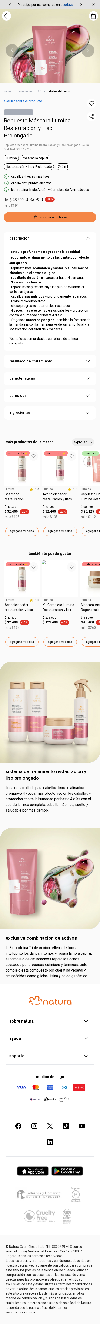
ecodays (67, 5)
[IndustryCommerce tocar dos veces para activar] (39, 1194)
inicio (7, 91)
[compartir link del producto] (91, 116)
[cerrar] (93, 5)
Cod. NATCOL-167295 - (18, 149)
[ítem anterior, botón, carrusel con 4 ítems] (12, 50)
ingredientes (20, 412)
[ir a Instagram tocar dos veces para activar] (34, 1126)
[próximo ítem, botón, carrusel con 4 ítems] (87, 50)
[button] (91, 103)
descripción (19, 238)
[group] (45, 4)
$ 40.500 (11, 507)
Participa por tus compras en (39, 5)
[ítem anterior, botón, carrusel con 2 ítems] (9, 4)
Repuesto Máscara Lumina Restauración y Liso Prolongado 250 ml (47, 145)
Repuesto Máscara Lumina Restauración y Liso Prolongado (37, 128)
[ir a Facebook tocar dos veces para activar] (18, 1126)
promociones (24, 91)
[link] (22, 498)
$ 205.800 (49, 617)
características (22, 378)
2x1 (39, 91)
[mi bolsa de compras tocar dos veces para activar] (93, 16)
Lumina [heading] (10, 489)
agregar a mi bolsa (22, 531)
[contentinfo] (34, 489)
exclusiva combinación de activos (41, 938)
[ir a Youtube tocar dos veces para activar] (82, 1126)
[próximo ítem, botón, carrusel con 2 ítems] (81, 4)
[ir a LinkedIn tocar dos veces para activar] (50, 1142)
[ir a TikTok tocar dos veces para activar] (66, 1126)
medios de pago (50, 1077)
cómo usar (18, 395)
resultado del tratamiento (30, 361)
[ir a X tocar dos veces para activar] (50, 1126)
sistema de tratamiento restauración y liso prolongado (46, 775)
